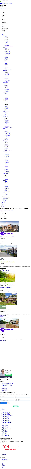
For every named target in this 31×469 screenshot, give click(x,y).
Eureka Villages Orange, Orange (5, 309)
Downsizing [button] (3, 199)
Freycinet (6, 187)
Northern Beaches (7, 41)
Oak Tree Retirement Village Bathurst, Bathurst (7, 261)
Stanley (6, 109)
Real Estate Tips (5, 200)
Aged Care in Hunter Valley (5, 434)
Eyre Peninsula (6, 79)
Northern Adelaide (7, 74)
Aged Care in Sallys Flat (4, 389)
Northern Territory (5, 92)
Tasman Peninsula (7, 191)
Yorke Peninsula (7, 81)
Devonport (6, 106)
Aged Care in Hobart (4, 430)
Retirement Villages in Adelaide (5, 419)
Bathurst (3, 206)
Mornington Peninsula (7, 54)
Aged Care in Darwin (4, 433)
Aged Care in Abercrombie (5, 390)
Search (3, 24)
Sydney (6, 119)
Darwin (6, 176)
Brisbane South (7, 64)
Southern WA (6, 172)
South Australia (5, 70)
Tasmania (4, 180)
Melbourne (6, 50)
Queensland (4, 140)
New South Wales (5, 35)
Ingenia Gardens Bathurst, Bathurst (5, 287)
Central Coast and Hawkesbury (8, 127)
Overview (6, 36)
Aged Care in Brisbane (4, 431)
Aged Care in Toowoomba (5, 427)
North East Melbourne (7, 51)
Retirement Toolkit (4, 458)
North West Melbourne (7, 132)
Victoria (4, 47)
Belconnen (6, 113)
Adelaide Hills (6, 78)
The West (6, 123)
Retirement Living (4, 408)
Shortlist (1, 268)
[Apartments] (5, 21)
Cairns (5, 68)
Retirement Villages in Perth (5, 416)
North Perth (6, 85)
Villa (3, 270)
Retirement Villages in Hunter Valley (6, 421)
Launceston (6, 108)
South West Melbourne (7, 53)
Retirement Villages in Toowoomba (6, 414)
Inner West (6, 40)
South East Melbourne (7, 52)
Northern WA (6, 170)
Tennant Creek (6, 99)
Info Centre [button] (3, 196)
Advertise (3, 464)
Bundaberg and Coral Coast (8, 150)
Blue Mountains (7, 45)
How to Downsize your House (5, 459)
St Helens (6, 189)
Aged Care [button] (3, 115)
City (5, 114)
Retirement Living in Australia (6, 3)
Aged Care (3, 26)
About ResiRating (5, 198)
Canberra (6, 193)
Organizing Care (4, 460)
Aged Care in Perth (4, 429)
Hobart (6, 183)
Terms (2, 467)
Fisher (5, 195)
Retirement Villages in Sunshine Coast (6, 413)
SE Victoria (6, 58)
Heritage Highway (7, 107)
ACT (4, 111)
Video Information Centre (6, 197)
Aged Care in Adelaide (4, 432)
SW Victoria (6, 59)
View (8, 270)
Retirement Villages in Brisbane (5, 418)
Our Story (3, 455)
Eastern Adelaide (7, 73)
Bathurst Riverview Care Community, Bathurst (7, 236)
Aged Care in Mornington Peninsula (6, 428)
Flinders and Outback (7, 80)
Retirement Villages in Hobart (5, 417)
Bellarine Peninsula (7, 134)
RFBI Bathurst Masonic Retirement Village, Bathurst (7, 383)
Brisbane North (7, 144)
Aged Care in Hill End (4, 388)
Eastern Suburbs (7, 39)
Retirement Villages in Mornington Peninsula (7, 415)
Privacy (3, 466)
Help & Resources (4, 454)
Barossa (6, 159)
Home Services (3, 202)
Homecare (3, 201)
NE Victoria (6, 57)
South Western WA (7, 91)
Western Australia (5, 82)
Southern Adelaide (7, 155)
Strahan (6, 110)
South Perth (6, 86)
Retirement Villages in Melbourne (6, 412)
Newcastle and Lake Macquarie (8, 46)
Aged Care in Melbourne (5, 425)
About (2, 463)
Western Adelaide (7, 75)
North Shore (6, 121)
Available (1, 316)
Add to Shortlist (4, 216)
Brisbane (6, 63)
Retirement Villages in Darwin (5, 420)
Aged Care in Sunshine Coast (5, 426)
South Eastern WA (7, 90)
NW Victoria (6, 138)
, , (6, 210)
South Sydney (6, 42)
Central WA (6, 88)
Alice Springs (6, 98)
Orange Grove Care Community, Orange (6, 332)
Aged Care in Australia (4, 8)
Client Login (3, 465)
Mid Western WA (7, 89)
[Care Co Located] (5, 22)
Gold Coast (6, 147)
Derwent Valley (7, 105)
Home (2, 34)
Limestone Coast (7, 161)
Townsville (6, 67)
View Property (4, 268)
